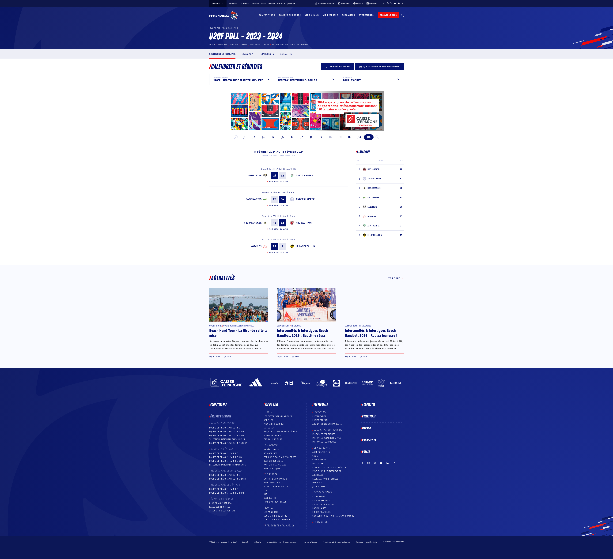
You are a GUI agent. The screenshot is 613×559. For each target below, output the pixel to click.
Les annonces (271, 512)
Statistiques (267, 54)
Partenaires (244, 3)
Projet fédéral (320, 420)
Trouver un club (273, 439)
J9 (321, 137)
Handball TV (369, 440)
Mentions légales (310, 542)
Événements (366, 15)
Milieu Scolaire (272, 435)
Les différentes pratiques (278, 416)
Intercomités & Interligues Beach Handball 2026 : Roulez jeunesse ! (371, 333)
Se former (271, 474)
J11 (340, 137)
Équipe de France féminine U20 (226, 457)
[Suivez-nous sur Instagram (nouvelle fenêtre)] (388, 3)
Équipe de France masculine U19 (226, 435)
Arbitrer (268, 420)
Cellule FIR (270, 498)
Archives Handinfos (323, 504)
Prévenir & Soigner (274, 424)
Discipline (317, 463)
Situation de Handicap (276, 486)
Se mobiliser (270, 453)
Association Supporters (222, 511)
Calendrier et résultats (222, 54)
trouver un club (388, 15)
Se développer (271, 449)
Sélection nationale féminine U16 (227, 465)
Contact (245, 542)
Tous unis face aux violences (280, 457)
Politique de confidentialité (366, 542)
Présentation (319, 416)
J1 (244, 137)
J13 (359, 137)
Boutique (255, 3)
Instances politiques (323, 434)
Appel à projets (272, 469)
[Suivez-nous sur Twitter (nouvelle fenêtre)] (391, 3)
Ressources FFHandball (280, 525)
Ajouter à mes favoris (340, 67)
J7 (302, 137)
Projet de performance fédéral (281, 432)
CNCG (315, 456)
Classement (248, 54)
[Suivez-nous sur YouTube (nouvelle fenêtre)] (395, 3)
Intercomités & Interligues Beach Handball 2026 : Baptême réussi (302, 333)
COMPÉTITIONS (319, 460)
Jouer (268, 412)
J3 (263, 137)
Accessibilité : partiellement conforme (282, 542)
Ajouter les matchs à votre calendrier (381, 67)
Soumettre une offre (275, 516)
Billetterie (369, 416)
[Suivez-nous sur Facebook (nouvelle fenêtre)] (384, 3)
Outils (263, 3)
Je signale (291, 3)
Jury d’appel (318, 486)
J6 (292, 137)
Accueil (212, 45)
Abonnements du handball (327, 424)
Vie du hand (312, 15)
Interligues (296, 326)
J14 (368, 137)
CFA (266, 490)
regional (244, 45)
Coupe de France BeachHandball (238, 326)
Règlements (318, 497)
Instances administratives (326, 438)
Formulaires (319, 508)
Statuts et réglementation (327, 471)
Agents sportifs (321, 452)
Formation (233, 3)
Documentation (323, 492)
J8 (311, 137)
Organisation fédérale (328, 430)
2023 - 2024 (234, 45)
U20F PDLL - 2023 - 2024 (280, 45)
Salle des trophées (219, 507)
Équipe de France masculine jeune (227, 479)
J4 (273, 137)
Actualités (348, 15)
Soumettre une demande (277, 520)
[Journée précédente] (236, 137)
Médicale (317, 483)
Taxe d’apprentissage (275, 502)
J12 (349, 137)
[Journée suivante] (377, 137)
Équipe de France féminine (223, 453)
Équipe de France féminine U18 (225, 461)
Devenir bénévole (273, 461)
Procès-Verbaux (321, 500)
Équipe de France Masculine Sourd (228, 443)
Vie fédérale (330, 15)
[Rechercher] (402, 15)
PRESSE (366, 452)
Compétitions (267, 15)
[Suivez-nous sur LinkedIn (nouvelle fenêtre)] (399, 3)
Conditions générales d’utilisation (336, 542)
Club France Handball (221, 503)
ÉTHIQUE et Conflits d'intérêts (329, 467)
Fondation (281, 3)
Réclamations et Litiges (325, 479)
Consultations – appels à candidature (333, 516)
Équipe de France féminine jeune (227, 493)
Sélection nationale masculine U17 (228, 439)
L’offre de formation (275, 479)
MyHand (366, 428)
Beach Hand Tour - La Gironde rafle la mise (238, 333)
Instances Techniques (324, 442)
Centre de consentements (393, 542)
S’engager (271, 445)
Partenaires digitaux (275, 465)
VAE (265, 494)
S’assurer (269, 428)
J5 (282, 137)
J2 (254, 137)
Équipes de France (290, 15)
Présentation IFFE (273, 483)
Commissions (322, 447)
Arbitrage (317, 475)
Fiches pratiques (321, 512)
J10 (330, 137)
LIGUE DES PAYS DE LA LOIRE (259, 45)
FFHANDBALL (321, 412)
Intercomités (365, 326)
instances (216, 3)
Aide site (257, 542)
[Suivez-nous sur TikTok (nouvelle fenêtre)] (403, 3)
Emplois (272, 3)
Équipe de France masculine (224, 428)
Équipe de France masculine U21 (226, 432)
